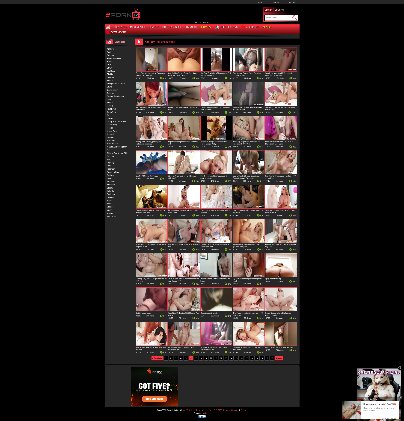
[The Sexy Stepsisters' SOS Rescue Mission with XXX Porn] (248, 139)
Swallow (110, 197)
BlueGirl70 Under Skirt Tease (147, 176)
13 (226, 358)
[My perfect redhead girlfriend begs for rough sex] (248, 276)
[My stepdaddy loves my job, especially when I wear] (184, 208)
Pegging (110, 163)
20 (262, 358)
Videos (268, 10)
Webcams (111, 216)
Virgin (109, 210)
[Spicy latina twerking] (281, 276)
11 (216, 358)
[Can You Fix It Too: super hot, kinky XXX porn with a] (281, 173)
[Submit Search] (294, 17)
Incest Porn (112, 131)
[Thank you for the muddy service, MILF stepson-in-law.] (151, 242)
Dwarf (109, 99)
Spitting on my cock (143, 313)
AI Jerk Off (252, 27)
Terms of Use (201, 410)
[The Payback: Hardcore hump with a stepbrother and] (216, 242)
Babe (109, 61)
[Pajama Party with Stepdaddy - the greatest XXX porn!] (248, 242)
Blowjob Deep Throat (116, 84)
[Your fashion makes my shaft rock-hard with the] (151, 345)
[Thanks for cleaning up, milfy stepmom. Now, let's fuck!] (216, 105)
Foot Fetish (111, 109)
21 (267, 358)
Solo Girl (110, 191)
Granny (110, 118)
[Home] (108, 27)
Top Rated (120, 27)
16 (241, 358)
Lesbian (110, 137)
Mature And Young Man (117, 147)
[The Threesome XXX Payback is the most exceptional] (216, 173)
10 (211, 358)
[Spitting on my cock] (151, 311)
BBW (109, 65)
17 (246, 358)
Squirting (111, 194)
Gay (108, 115)
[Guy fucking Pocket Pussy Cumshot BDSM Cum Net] (248, 71)
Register (260, 2)
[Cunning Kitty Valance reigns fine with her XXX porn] (151, 276)
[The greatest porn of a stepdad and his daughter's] (216, 208)
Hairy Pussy (112, 125)
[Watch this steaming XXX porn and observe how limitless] (281, 71)
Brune (109, 87)
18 (251, 358)
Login (276, 2)
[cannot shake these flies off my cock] (281, 345)
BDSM (110, 68)
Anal (109, 52)
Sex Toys (111, 181)
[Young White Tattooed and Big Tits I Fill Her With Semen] (248, 105)
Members (279, 10)
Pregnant (111, 169)
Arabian (110, 55)
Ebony (110, 103)
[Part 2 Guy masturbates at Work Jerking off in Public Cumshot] (151, 71)
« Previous (157, 358)
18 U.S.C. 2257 (215, 410)
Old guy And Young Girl (117, 153)
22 (272, 358)
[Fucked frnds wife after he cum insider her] (184, 105)
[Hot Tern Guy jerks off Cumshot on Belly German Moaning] (216, 71)
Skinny (110, 188)
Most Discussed (171, 27)
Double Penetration (115, 96)
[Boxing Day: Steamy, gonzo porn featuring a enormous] (151, 139)
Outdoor (110, 156)
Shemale (111, 185)
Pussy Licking (113, 172)
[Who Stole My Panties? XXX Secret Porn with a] (184, 311)
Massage (111, 140)
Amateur (110, 49)
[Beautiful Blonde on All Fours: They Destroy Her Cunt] (216, 345)
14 (231, 358)
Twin (109, 204)
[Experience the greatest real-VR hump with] (184, 139)
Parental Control (231, 410)
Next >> (279, 358)
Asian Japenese (114, 58)
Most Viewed (137, 27)
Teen (109, 200)
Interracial (111, 134)
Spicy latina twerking (273, 279)
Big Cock (111, 71)
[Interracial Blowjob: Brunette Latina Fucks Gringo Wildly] (216, 139)
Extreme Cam (118, 32)
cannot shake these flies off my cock (279, 347)
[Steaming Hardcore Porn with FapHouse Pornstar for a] (281, 208)
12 (221, 358)
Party (109, 159)
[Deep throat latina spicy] (216, 311)
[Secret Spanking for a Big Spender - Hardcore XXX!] (281, 311)
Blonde (110, 80)
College (110, 93)
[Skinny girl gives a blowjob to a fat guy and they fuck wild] (151, 208)
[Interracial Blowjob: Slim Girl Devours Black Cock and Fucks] (281, 139)
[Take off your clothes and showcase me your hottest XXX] (184, 276)
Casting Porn (112, 90)
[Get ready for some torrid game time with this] (184, 242)
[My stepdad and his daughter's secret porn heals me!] (184, 345)
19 (256, 358)
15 (236, 358)
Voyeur (110, 213)
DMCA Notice (188, 410)
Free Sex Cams (229, 27)
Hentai (110, 128)
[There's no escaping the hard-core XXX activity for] (248, 311)
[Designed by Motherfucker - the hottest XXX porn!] (248, 345)
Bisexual (110, 77)
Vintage (110, 207)
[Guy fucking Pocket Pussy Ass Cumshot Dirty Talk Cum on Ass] (184, 71)
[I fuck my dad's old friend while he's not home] (216, 276)
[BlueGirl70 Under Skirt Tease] (151, 173)
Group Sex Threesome (116, 121)
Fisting (110, 106)
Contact (244, 410)
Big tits (110, 74)
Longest (154, 27)
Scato (109, 178)
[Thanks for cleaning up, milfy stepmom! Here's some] (281, 105)
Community (191, 27)
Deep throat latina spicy (210, 313)
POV (109, 166)
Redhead (111, 175)
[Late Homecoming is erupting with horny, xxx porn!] (248, 208)
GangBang (111, 112)
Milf (108, 150)
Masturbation (112, 144)
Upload (292, 2)
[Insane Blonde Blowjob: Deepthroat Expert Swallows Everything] (248, 173)
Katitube (205, 413)
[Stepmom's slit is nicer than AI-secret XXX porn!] (184, 173)
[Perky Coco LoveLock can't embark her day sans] (281, 242)
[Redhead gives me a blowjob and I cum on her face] (151, 105)
